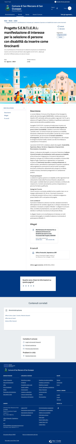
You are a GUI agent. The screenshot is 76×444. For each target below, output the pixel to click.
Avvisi (58, 385)
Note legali (41, 417)
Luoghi (58, 395)
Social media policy (43, 420)
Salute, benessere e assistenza (46, 387)
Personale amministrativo (9, 392)
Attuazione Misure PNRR (9, 434)
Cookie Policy (42, 425)
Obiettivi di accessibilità (44, 413)
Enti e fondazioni (7, 387)
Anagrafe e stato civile (26, 385)
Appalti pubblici (24, 387)
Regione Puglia (8, 2)
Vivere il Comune (37, 14)
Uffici (4, 385)
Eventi (58, 397)
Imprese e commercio (44, 382)
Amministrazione (10, 14)
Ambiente (23, 382)
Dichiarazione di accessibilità (46, 410)
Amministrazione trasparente (46, 408)
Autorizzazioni (24, 390)
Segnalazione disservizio (27, 413)
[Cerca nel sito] (69, 8)
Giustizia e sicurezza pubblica (46, 380)
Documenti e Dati (7, 394)
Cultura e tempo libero (26, 394)
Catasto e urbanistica (26, 392)
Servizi (27, 14)
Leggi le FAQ (24, 408)
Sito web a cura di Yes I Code (12, 440)
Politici (4, 390)
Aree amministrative (8, 382)
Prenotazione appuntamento (28, 410)
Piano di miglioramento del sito (30, 434)
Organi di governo (7, 380)
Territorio (59, 400)
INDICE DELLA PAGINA (9, 108)
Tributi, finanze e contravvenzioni (43, 391)
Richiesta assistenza (26, 415)
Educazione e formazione (27, 397)
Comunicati (59, 382)
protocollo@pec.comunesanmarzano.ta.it (13, 425)
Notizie (58, 380)
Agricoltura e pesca (25, 380)
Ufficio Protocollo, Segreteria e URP (46, 252)
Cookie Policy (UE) (43, 422)
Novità (20, 14)
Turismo (41, 394)
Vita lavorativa (42, 397)
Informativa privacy (43, 415)
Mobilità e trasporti (43, 385)
